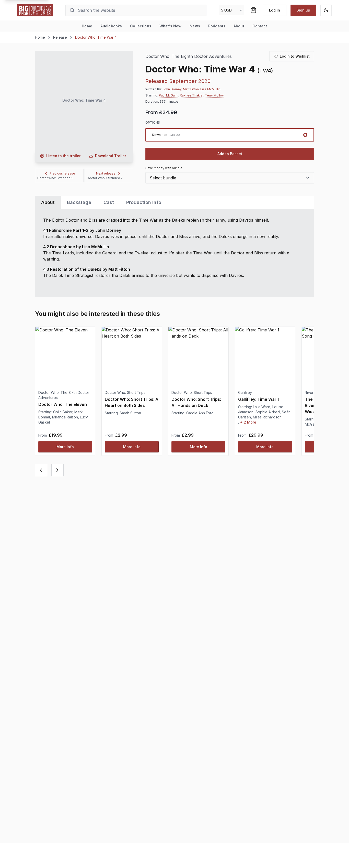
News (195, 26)
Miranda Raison (65, 417)
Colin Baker (62, 412)
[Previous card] (41, 470)
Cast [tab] (108, 202)
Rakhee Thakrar (191, 95)
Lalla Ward (261, 407)
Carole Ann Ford (200, 413)
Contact (259, 26)
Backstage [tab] (79, 202)
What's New (170, 26)
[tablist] (174, 202)
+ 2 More (248, 422)
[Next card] (57, 470)
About (239, 26)
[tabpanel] (174, 253)
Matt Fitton (191, 89)
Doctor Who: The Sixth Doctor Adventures (63, 395)
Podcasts (216, 26)
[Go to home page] (35, 10)
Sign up (303, 10)
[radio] (229, 135)
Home (87, 26)
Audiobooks (111, 26)
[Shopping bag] (253, 10)
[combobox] (229, 177)
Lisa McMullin (210, 89)
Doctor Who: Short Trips (125, 392)
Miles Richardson (267, 417)
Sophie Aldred (267, 412)
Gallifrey (245, 392)
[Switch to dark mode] (326, 10)
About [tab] (48, 202)
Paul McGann (168, 95)
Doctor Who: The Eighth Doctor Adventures (188, 56)
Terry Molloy (214, 95)
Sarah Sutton (130, 413)
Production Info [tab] (143, 202)
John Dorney (171, 89)
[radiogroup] (229, 135)
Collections (140, 26)
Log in (274, 10)
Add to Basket (229, 154)
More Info (65, 447)
